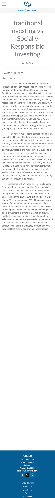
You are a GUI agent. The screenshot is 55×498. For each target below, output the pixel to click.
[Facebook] (22, 475)
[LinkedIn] (32, 475)
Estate (27, 493)
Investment (27, 489)
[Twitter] (27, 475)
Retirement (27, 486)
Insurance (27, 496)
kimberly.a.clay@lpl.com (27, 470)
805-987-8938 (31, 459)
